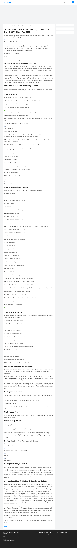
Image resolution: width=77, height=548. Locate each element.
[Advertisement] (38, 13)
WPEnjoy (46, 545)
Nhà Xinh (7, 2)
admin (5, 526)
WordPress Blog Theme (39, 545)
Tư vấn (8, 25)
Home (5, 25)
